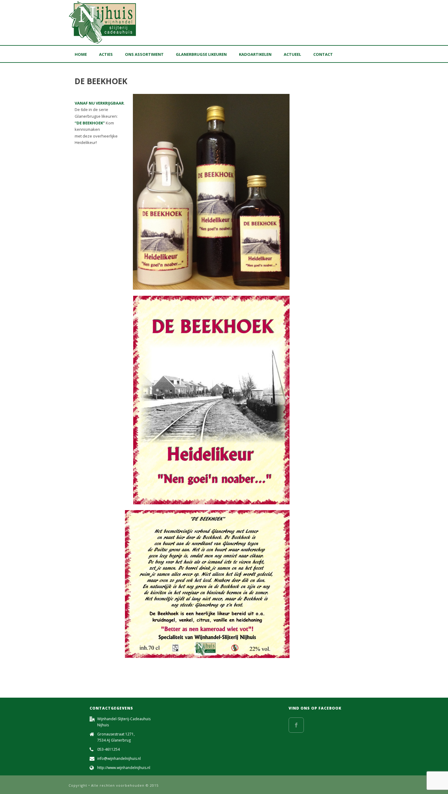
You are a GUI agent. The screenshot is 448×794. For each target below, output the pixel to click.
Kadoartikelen (255, 54)
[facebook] (296, 725)
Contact (323, 54)
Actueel (292, 54)
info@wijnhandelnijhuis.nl (119, 758)
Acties (106, 54)
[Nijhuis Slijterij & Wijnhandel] (103, 22)
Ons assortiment (144, 54)
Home (81, 54)
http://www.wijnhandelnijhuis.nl (123, 767)
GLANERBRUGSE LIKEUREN (201, 54)
